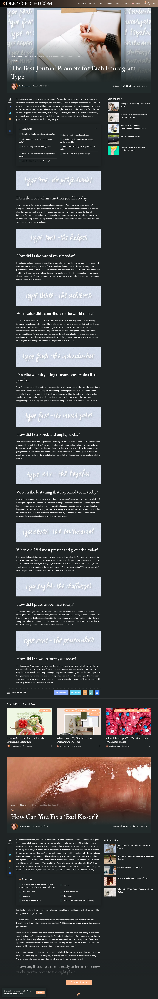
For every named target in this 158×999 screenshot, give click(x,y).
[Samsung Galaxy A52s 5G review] (110, 870)
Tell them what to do (70, 891)
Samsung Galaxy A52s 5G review (129, 867)
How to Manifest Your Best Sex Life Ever (132, 878)
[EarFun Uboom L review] (113, 139)
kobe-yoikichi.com (27, 3)
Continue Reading (79, 982)
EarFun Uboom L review (130, 136)
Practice (65, 885)
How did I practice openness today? (76, 153)
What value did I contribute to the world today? (35, 140)
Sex (12, 809)
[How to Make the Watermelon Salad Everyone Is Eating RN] (29, 721)
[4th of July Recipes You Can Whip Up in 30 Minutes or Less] (128, 721)
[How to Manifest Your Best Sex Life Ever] (110, 881)
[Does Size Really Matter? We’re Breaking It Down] (113, 150)
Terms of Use (17, 993)
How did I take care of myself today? (76, 135)
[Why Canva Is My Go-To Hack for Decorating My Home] (79, 721)
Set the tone (26, 896)
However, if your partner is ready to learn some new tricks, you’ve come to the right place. (37, 885)
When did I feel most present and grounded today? (37, 155)
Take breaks (66, 896)
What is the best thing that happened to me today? (77, 147)
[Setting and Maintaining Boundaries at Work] (113, 106)
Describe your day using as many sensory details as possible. (76, 140)
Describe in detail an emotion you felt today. (38, 134)
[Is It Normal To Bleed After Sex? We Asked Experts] (110, 848)
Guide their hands (28, 891)
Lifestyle (15, 61)
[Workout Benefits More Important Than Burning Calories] (110, 859)
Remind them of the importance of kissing (78, 900)
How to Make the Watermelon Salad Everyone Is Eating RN (26, 739)
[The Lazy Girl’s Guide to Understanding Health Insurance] (113, 128)
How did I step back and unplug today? (36, 146)
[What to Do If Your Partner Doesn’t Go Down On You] (113, 117)
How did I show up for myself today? (36, 161)
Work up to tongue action (31, 900)
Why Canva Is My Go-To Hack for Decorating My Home (75, 739)
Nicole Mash (26, 86)
